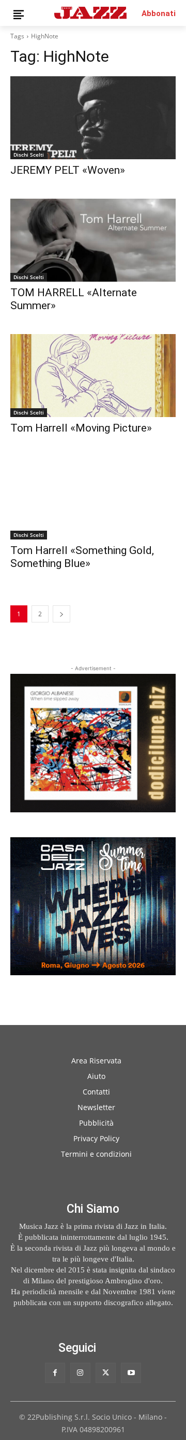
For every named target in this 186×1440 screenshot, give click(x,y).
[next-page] (61, 613)
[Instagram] (80, 1373)
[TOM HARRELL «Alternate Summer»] (93, 240)
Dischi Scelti (28, 154)
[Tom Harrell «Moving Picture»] (93, 375)
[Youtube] (131, 1373)
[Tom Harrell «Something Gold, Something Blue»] (93, 497)
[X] (106, 1373)
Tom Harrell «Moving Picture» (81, 428)
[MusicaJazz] (90, 13)
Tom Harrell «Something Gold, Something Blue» (82, 557)
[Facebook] (55, 1373)
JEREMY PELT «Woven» (67, 170)
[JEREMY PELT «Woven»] (93, 117)
